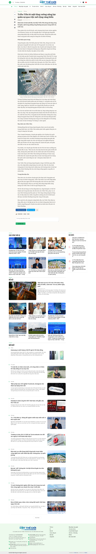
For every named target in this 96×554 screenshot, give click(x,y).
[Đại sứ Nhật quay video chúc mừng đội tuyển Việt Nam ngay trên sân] (56, 507)
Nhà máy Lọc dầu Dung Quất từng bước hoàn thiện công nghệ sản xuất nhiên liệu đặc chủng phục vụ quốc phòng (56, 272)
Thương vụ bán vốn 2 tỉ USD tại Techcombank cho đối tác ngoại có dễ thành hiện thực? (28, 435)
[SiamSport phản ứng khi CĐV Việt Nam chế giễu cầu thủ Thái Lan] (56, 406)
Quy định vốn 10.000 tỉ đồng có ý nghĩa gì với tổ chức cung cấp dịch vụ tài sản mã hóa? (17, 317)
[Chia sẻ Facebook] (15, 22)
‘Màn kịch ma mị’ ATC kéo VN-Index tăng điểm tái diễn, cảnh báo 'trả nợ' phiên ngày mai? (51, 284)
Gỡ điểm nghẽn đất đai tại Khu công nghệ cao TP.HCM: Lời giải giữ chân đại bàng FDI (36, 337)
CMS (76, 552)
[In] (37, 210)
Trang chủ (20, 11)
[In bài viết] (15, 28)
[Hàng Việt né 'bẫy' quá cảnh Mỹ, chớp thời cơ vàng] (17, 328)
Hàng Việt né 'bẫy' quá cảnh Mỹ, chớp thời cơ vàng (17, 336)
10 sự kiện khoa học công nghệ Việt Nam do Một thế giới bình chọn (78, 261)
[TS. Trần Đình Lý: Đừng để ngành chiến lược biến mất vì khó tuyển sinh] (37, 263)
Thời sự (15, 6)
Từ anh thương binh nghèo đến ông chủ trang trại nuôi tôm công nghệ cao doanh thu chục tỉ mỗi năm (28, 486)
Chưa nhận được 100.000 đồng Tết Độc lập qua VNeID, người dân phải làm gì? (79, 268)
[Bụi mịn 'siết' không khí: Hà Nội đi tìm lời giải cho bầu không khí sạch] (56, 473)
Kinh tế (41, 6)
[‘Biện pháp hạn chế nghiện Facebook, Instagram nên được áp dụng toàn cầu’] (56, 389)
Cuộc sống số (48, 6)
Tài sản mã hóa (35, 6)
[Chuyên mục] (10, 2)
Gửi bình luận (20, 223)
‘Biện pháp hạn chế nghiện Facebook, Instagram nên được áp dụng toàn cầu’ (27, 384)
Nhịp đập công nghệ (23, 6)
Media (69, 6)
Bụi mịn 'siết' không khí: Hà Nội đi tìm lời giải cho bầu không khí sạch (27, 469)
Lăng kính (75, 6)
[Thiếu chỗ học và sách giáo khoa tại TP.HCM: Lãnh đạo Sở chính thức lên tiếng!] (37, 243)
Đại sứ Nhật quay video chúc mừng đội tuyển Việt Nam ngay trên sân (28, 503)
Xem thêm (37, 517)
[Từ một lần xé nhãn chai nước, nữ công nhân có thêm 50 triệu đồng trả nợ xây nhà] (56, 372)
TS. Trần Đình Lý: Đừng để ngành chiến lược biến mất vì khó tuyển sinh (36, 271)
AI (50, 529)
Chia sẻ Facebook (21, 209)
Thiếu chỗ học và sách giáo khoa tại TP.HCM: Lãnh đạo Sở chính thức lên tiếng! (37, 252)
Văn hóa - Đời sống (57, 6)
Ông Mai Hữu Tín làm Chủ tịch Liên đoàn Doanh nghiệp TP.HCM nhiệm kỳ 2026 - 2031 (17, 252)
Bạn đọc (65, 6)
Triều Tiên (20, 214)
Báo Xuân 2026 (81, 6)
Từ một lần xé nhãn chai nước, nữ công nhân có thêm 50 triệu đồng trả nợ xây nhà (27, 368)
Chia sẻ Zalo (31, 209)
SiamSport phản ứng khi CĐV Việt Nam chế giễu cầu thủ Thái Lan (27, 401)
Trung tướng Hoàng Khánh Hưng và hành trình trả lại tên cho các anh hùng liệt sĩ (79, 254)
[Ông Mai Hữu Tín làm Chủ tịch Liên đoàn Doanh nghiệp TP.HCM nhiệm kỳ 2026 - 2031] (17, 243)
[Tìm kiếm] (13, 2)
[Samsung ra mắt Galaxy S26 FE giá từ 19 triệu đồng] (56, 355)
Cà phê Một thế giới (73, 531)
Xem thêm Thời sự (14, 235)
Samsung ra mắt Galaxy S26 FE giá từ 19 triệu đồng (27, 350)
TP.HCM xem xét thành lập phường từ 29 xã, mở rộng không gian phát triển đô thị (56, 252)
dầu (28, 214)
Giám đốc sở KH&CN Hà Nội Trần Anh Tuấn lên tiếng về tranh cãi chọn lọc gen (79, 240)
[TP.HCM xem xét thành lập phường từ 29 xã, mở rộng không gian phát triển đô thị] (57, 243)
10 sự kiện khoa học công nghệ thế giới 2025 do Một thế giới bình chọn (78, 247)
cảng (25, 214)
